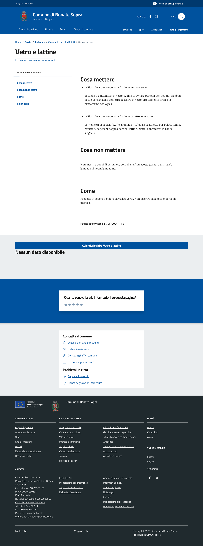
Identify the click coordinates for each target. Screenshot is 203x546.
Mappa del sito (81, 531)
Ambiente (40, 42)
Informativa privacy (112, 482)
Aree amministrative (25, 432)
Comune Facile (153, 534)
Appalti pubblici (66, 446)
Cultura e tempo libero (70, 432)
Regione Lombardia (24, 3)
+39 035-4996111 (28, 506)
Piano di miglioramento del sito (118, 506)
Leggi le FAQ (65, 478)
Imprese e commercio (69, 441)
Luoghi (150, 457)
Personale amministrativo (28, 451)
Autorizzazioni (110, 451)
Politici (18, 446)
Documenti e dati (23, 456)
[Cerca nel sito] (181, 16)
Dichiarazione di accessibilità (117, 501)
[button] (168, 3)
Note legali (108, 492)
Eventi (150, 461)
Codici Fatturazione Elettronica (30, 502)
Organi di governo (24, 427)
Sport (141, 29)
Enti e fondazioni (23, 441)
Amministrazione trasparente (117, 478)
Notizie (150, 427)
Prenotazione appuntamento (73, 482)
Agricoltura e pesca (112, 456)
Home (18, 42)
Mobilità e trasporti (68, 460)
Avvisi (150, 437)
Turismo (63, 456)
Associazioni (157, 29)
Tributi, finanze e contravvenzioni (119, 437)
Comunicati (152, 432)
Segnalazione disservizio (71, 487)
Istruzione (127, 29)
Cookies (107, 497)
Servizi (28, 42)
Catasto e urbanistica (69, 451)
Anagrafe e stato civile (70, 427)
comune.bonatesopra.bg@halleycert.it (34, 516)
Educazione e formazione (115, 427)
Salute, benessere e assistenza (118, 446)
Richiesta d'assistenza (70, 492)
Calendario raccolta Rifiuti (61, 42)
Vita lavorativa (66, 437)
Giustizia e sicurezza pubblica (117, 432)
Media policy (21, 531)
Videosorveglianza (112, 487)
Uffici (17, 437)
